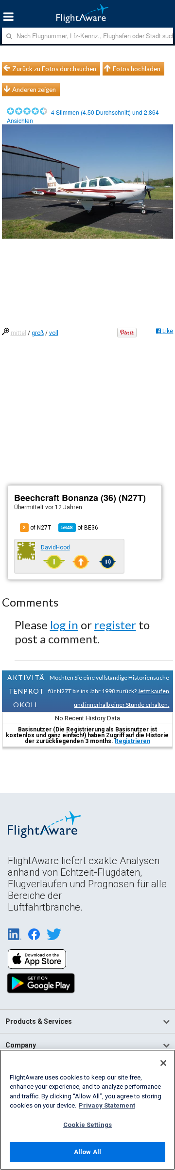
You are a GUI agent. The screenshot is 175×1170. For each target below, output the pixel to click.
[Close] (163, 1063)
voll (53, 333)
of (79, 527)
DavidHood (55, 547)
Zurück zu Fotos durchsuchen (54, 69)
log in (64, 625)
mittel (18, 333)
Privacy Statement (107, 1105)
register (115, 625)
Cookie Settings (87, 1124)
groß (38, 333)
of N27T (37, 527)
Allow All (87, 1151)
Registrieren (132, 741)
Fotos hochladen (136, 69)
